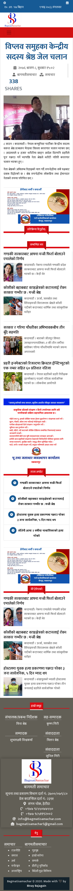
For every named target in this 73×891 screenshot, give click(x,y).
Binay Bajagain (36, 885)
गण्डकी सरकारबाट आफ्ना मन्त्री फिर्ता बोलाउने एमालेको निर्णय (40, 486)
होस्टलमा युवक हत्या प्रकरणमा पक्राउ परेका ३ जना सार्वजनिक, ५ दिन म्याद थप (40, 517)
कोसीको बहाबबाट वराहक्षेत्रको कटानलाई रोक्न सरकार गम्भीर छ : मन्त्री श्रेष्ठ (40, 501)
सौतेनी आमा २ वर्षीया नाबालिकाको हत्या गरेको (40, 533)
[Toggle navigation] (9, 32)
